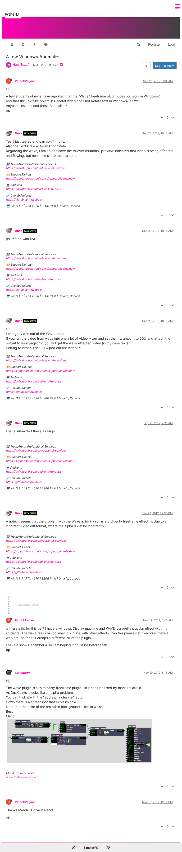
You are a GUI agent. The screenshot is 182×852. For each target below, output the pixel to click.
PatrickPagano (25, 81)
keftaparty (22, 672)
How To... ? (21, 64)
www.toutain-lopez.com (22, 777)
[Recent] (23, 44)
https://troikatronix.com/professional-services (36, 168)
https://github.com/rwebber (24, 199)
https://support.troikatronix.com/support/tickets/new (40, 178)
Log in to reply (164, 65)
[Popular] (34, 44)
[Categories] (11, 44)
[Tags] (45, 44)
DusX (19, 133)
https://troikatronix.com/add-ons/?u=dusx (33, 189)
